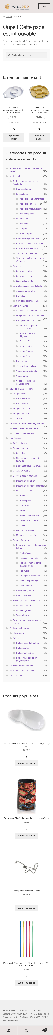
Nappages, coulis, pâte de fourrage (28, 459)
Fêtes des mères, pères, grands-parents (30, 564)
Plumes (23, 525)
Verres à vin (25, 356)
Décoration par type (25, 490)
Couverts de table (24, 271)
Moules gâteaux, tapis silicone (26, 600)
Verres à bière (26, 346)
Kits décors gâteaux (25, 590)
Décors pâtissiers (21, 540)
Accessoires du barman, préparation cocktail (26, 170)
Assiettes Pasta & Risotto (31, 208)
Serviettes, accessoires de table (27, 285)
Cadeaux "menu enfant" (24, 433)
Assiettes (24, 223)
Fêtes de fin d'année (29, 557)
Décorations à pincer (25, 530)
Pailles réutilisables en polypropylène (26, 659)
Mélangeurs (18, 633)
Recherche (26, 1030)
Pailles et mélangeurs (19, 628)
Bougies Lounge (23, 403)
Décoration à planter (25, 480)
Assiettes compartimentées (32, 198)
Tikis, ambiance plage (26, 365)
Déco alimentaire (20, 448)
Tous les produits (17, 675)
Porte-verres (21, 361)
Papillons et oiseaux (29, 520)
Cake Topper (19, 418)
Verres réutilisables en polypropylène (26, 382)
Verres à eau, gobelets (26, 370)
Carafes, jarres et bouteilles (28, 310)
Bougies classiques (22, 408)
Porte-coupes (26, 233)
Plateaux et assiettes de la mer (30, 243)
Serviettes (20, 295)
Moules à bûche (23, 605)
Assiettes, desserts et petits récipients (25, 182)
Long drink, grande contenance (30, 315)
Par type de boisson (25, 320)
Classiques (25, 505)
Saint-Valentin (26, 585)
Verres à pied (22, 375)
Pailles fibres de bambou (27, 642)
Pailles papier (22, 647)
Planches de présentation (27, 238)
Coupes (23, 228)
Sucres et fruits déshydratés (28, 465)
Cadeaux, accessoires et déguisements (27, 423)
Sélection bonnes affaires (21, 665)
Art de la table (16, 176)
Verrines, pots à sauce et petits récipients (30, 260)
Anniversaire (25, 552)
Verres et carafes (20, 305)
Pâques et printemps (29, 580)
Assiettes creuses (28, 203)
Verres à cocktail (27, 351)
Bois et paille (25, 500)
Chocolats (20, 453)
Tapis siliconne (23, 615)
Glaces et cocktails (24, 281)
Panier (40, 1028)
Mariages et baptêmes (30, 575)
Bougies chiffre (20, 393)
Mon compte (9, 1030)
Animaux (24, 495)
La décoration (16, 438)
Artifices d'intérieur (21, 443)
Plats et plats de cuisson (27, 248)
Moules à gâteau (23, 610)
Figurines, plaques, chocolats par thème (31, 547)
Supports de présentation (27, 253)
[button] (13, 129)
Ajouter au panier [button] (13, 137)
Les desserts (22, 218)
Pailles (16, 637)
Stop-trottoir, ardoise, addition (23, 670)
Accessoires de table (25, 290)
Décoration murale (21, 470)
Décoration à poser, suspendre (30, 485)
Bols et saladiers (23, 188)
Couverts (17, 266)
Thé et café (25, 341)
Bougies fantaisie (21, 413)
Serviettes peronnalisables (28, 300)
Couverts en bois (24, 276)
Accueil (9, 16)
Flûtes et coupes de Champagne (28, 327)
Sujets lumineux (23, 595)
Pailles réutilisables (25, 652)
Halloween (24, 570)
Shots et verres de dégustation (28, 335)
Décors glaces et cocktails (25, 475)
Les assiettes (22, 193)
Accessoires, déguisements (25, 428)
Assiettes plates (27, 213)
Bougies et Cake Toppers (21, 388)
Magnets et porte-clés (26, 535)
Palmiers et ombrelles (29, 515)
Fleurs (22, 510)
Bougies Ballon (23, 398)
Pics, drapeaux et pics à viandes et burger (29, 622)
